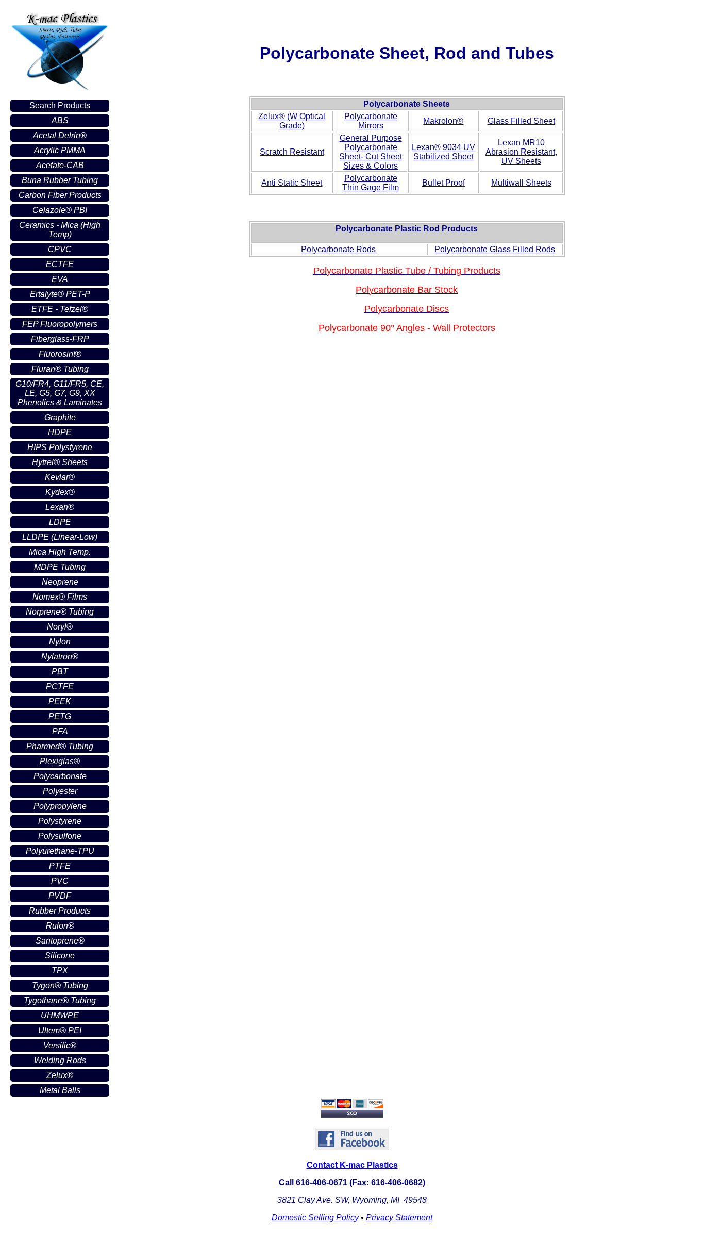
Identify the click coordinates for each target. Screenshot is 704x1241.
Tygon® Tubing (60, 985)
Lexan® (59, 507)
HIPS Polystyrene (59, 447)
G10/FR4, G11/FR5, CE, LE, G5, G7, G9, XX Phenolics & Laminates (59, 393)
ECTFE (60, 264)
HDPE (60, 432)
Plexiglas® (60, 761)
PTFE (60, 866)
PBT (60, 671)
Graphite (60, 417)
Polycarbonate (60, 776)
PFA (60, 731)
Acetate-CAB (60, 165)
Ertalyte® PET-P (60, 294)
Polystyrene (59, 821)
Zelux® (59, 1075)
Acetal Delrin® (60, 135)
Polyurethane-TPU (60, 851)
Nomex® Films (59, 596)
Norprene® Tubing (60, 611)
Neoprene (60, 581)
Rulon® (60, 925)
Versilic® (59, 1045)
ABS (60, 120)
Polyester (60, 791)
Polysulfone (59, 836)
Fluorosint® (60, 354)
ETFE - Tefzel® (59, 309)
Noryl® (60, 626)
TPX (60, 970)
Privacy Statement (399, 1217)
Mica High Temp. (60, 552)
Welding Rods (60, 1060)
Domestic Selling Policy (315, 1217)
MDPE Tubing (60, 566)
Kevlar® (60, 477)
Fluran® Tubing (60, 369)
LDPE (60, 522)
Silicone (60, 955)
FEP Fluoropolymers (59, 324)
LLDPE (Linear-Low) (59, 537)
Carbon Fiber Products (60, 195)
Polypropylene (60, 806)
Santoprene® (60, 940)
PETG (59, 716)
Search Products (59, 105)
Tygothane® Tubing (60, 1000)
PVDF (59, 895)
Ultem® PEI (59, 1030)
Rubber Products (60, 910)
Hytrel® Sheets (60, 462)
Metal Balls (60, 1090)
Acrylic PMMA (60, 150)
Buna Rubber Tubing (60, 180)
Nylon (60, 641)
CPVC (60, 249)
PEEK (59, 701)
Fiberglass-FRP (60, 339)
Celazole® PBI (59, 210)
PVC (60, 880)
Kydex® (60, 492)
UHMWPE (60, 1015)
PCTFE (60, 686)
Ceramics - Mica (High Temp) (59, 230)
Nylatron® (59, 656)
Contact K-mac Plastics (352, 1165)
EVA (60, 279)
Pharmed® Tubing (59, 746)
